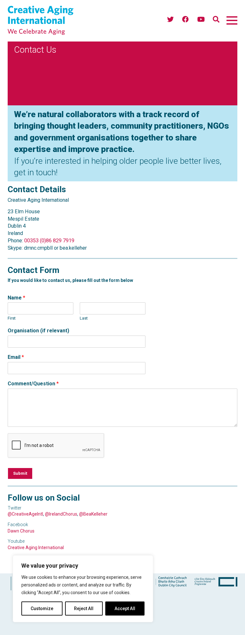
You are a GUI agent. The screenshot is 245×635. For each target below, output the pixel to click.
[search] (216, 19)
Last (84, 318)
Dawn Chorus (21, 530)
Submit (20, 473)
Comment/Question (33, 384)
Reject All (83, 608)
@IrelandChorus (61, 514)
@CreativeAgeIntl (25, 514)
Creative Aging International (36, 547)
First (12, 318)
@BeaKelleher (93, 514)
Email (16, 357)
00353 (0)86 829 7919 (49, 241)
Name (16, 298)
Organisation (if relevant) (38, 331)
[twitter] (170, 19)
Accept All (125, 608)
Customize (42, 608)
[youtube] (200, 19)
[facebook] (185, 19)
